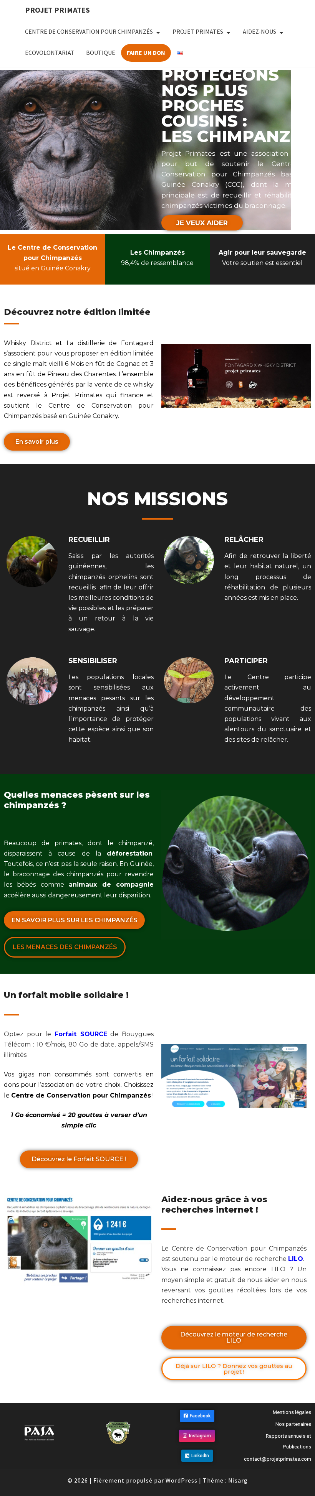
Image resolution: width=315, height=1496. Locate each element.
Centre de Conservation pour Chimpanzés (89, 31)
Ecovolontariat (50, 52)
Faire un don (146, 52)
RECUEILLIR (89, 539)
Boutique (100, 52)
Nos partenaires (293, 1424)
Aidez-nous (259, 31)
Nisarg (238, 1480)
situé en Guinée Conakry (52, 258)
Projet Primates (57, 10)
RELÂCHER (244, 539)
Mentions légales (292, 1412)
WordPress (181, 1480)
